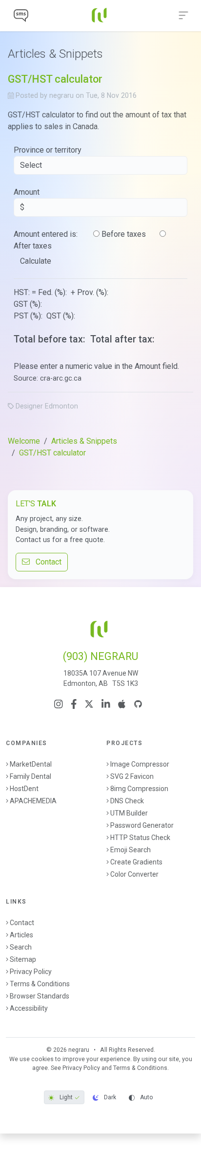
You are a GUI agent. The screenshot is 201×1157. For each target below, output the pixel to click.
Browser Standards (39, 996)
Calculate (35, 261)
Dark (109, 1097)
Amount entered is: (46, 234)
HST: (22, 292)
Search (21, 947)
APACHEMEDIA (33, 801)
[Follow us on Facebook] (74, 704)
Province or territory (47, 150)
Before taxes (123, 234)
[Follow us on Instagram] (58, 704)
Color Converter (134, 874)
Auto (146, 1097)
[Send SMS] (21, 15)
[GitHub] (138, 704)
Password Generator (142, 825)
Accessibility (29, 1008)
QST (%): (61, 315)
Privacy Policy (31, 972)
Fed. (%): (53, 292)
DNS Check (127, 801)
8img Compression (139, 789)
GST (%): (29, 304)
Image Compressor (139, 764)
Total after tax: (123, 339)
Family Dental (30, 776)
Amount (27, 192)
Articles (21, 935)
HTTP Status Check (140, 837)
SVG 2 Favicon (132, 776)
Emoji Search (130, 850)
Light (66, 1097)
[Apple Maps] (121, 704)
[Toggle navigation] (183, 15)
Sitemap (23, 959)
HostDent (24, 789)
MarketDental (31, 764)
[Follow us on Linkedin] (106, 704)
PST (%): (29, 315)
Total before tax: (51, 339)
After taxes (33, 245)
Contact (45, 562)
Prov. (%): (93, 292)
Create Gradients (136, 862)
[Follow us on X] (89, 704)
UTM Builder (129, 813)
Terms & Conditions (40, 984)
